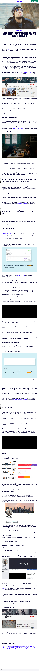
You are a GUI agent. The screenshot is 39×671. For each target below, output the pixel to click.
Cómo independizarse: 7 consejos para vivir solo (12, 649)
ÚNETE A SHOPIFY (34, 1)
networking (5, 588)
